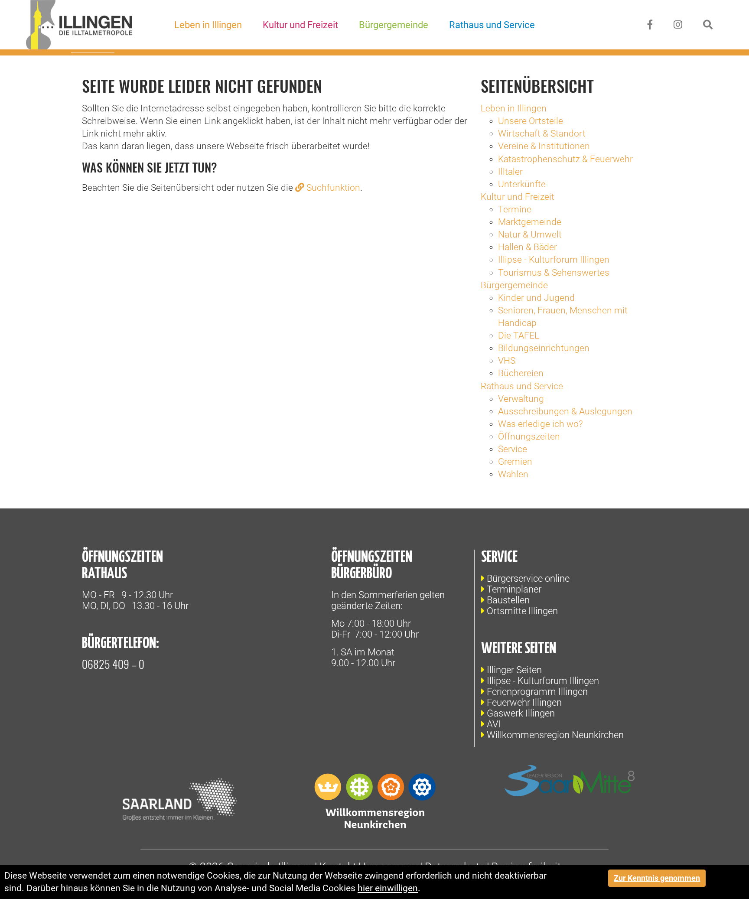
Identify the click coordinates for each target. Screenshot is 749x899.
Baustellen (508, 600)
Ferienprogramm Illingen (537, 691)
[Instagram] (678, 25)
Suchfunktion (333, 187)
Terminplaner (514, 589)
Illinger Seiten (514, 669)
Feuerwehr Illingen (524, 702)
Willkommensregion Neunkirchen (555, 735)
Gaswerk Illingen (521, 713)
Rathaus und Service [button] (492, 24)
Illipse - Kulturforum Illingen (543, 680)
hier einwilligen (388, 888)
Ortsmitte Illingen (522, 611)
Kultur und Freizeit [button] (300, 24)
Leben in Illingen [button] (208, 24)
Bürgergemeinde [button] (393, 24)
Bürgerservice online (528, 578)
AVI (494, 724)
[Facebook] (650, 25)
